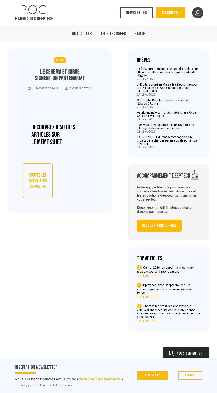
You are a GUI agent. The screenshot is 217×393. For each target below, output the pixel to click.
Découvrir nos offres (159, 225)
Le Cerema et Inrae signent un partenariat (60, 75)
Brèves (60, 60)
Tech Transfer (113, 34)
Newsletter (136, 13)
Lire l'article (147, 276)
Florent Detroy (80, 88)
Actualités (82, 34)
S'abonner (171, 13)
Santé (140, 34)
